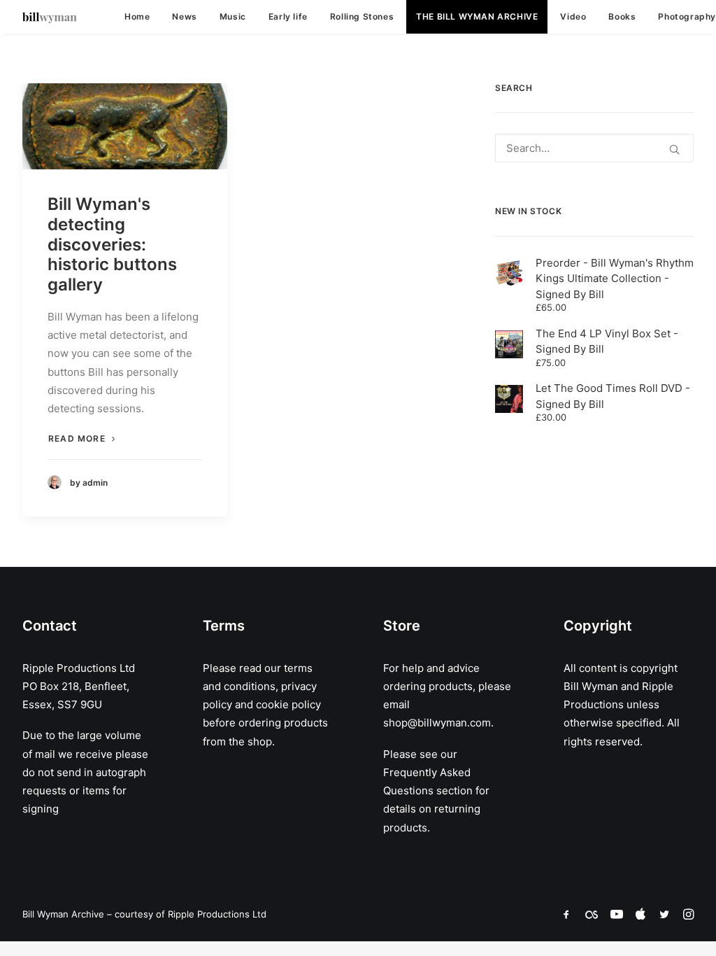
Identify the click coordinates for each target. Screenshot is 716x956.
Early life (288, 16)
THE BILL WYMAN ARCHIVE (477, 16)
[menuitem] (137, 17)
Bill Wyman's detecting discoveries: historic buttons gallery (112, 244)
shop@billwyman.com (437, 722)
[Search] (594, 148)
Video (573, 16)
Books (622, 16)
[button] (124, 126)
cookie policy (288, 704)
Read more (77, 438)
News (184, 16)
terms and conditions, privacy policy (260, 686)
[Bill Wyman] (49, 16)
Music (233, 16)
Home (137, 16)
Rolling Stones (362, 16)
